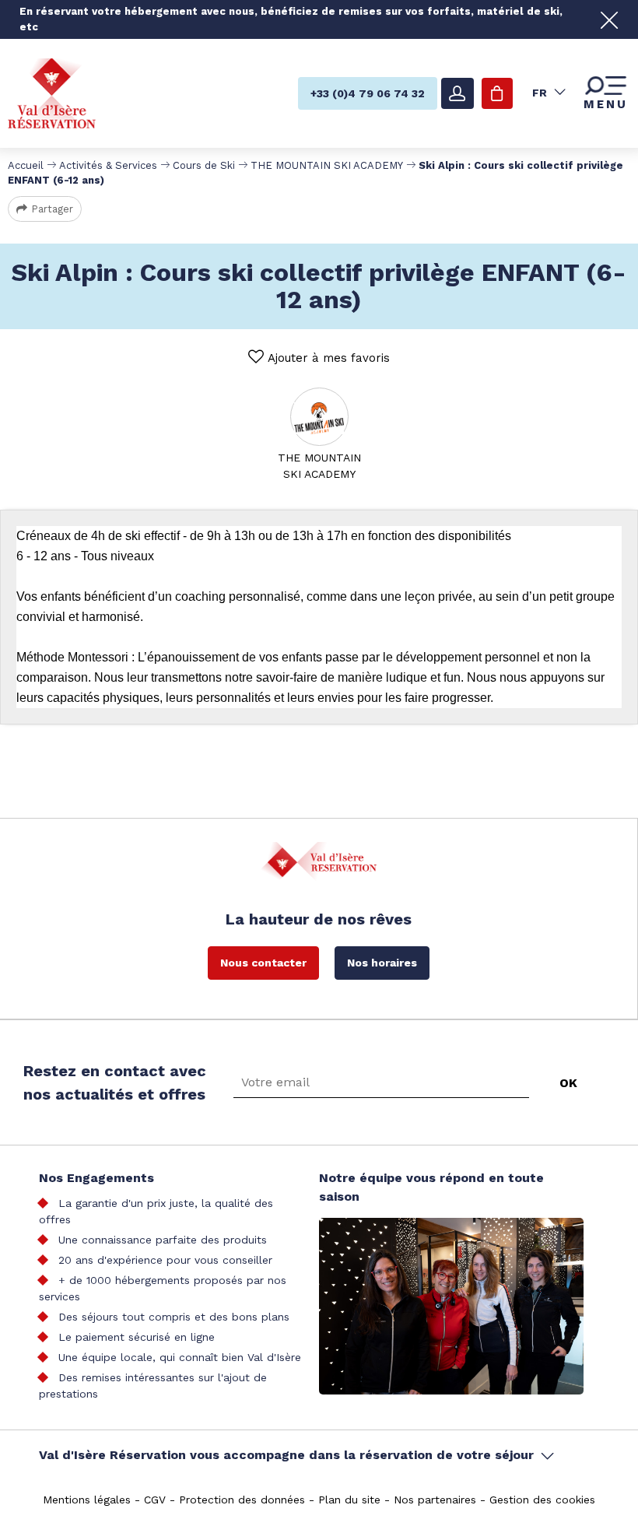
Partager (52, 209)
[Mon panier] (497, 93)
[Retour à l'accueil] (52, 92)
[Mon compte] (457, 93)
